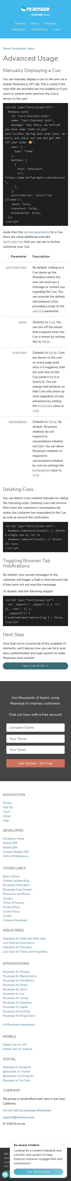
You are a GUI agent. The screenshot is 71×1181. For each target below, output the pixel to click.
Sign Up (8, 807)
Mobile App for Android (17, 1049)
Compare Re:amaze (15, 920)
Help (6, 820)
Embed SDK (10, 843)
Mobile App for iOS (15, 1045)
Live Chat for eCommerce (19, 943)
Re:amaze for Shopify (16, 972)
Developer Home (13, 839)
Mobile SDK (10, 847)
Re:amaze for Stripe (15, 985)
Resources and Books (16, 894)
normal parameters (37, 232)
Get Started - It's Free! (36, 763)
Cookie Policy (11, 911)
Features (20, 23)
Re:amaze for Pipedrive (17, 1002)
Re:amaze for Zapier (15, 1007)
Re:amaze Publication (16, 885)
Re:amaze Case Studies (17, 889)
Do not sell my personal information (27, 1110)
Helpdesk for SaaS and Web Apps (24, 938)
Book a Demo (11, 876)
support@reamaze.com (18, 1117)
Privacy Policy (11, 907)
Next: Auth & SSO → (36, 666)
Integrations (19, 29)
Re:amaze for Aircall (15, 998)
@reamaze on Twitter (16, 1071)
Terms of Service (13, 903)
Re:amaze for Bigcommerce (20, 976)
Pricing (35, 23)
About (7, 816)
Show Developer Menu (19, 48)
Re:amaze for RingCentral (19, 1016)
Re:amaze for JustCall (16, 1011)
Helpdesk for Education (17, 947)
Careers (8, 898)
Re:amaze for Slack (15, 989)
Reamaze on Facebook (17, 1067)
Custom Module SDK (16, 852)
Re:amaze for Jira (13, 994)
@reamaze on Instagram (18, 1076)
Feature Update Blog (16, 881)
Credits (7, 916)
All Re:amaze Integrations (19, 1024)
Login (57, 29)
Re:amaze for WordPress (18, 980)
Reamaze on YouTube (16, 1080)
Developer (50, 23)
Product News (40, 29)
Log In (6, 812)
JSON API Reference (15, 856)
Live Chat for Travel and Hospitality (25, 952)
